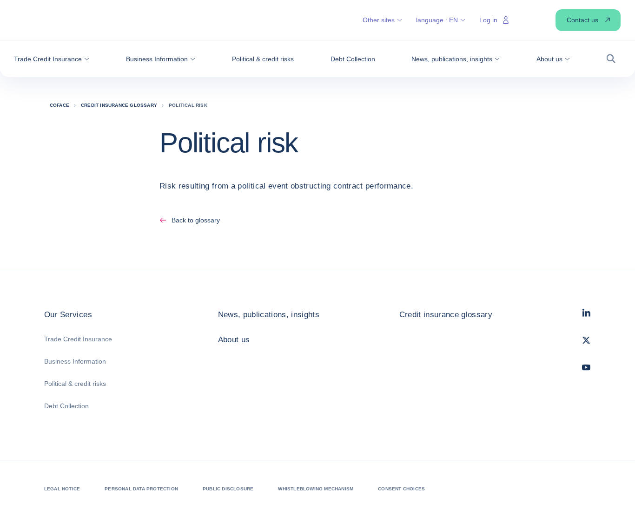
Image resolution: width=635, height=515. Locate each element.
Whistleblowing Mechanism (315, 488)
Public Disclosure (228, 488)
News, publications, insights (269, 314)
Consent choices (401, 488)
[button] (51, 59)
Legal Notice (62, 488)
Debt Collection (66, 406)
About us (234, 339)
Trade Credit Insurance (78, 339)
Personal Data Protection (141, 488)
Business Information (75, 361)
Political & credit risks (75, 383)
